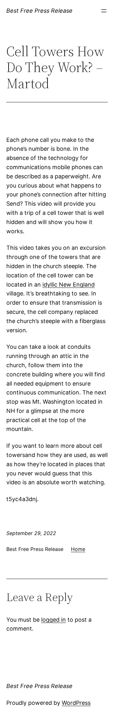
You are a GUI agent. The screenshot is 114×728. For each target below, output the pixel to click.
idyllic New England (68, 284)
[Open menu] (104, 11)
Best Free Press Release (39, 10)
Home (78, 549)
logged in (53, 619)
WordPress (76, 702)
